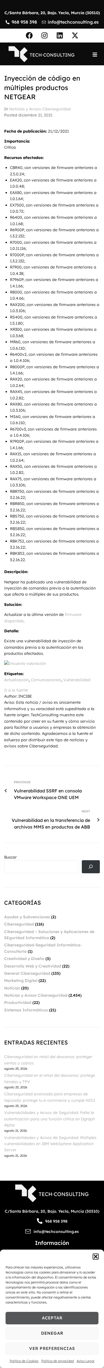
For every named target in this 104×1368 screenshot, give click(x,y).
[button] (95, 1256)
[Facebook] (29, 36)
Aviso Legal (85, 1361)
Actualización (16, 679)
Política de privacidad (57, 1361)
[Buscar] (91, 866)
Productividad (17, 1002)
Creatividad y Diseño (24, 958)
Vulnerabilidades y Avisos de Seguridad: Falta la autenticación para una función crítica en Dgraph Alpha (49, 1119)
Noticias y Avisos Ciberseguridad (40, 108)
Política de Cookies (24, 1361)
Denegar (52, 1333)
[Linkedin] (60, 36)
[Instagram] (44, 36)
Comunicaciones (46, 679)
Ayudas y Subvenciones (27, 916)
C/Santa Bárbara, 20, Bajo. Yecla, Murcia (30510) (52, 12)
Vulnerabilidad (76, 679)
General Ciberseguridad (27, 973)
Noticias (12, 988)
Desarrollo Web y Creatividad (32, 966)
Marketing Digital (20, 980)
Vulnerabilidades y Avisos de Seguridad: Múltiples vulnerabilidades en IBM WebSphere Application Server (50, 1144)
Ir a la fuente (16, 690)
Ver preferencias (52, 1348)
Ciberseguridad (19, 924)
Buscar (10, 857)
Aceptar (52, 1317)
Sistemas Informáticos (26, 1010)
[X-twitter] (75, 36)
